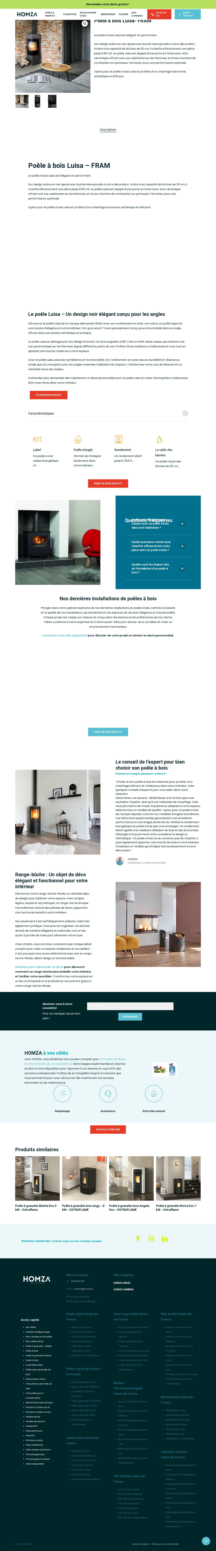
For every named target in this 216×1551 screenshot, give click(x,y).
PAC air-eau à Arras (129, 1489)
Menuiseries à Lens (175, 1429)
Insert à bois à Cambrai (83, 1460)
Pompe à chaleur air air (38, 1407)
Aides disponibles (35, 1463)
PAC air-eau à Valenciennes (133, 1517)
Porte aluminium (34, 1430)
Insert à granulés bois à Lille (133, 1360)
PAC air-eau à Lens (128, 1508)
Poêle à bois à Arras (81, 1327)
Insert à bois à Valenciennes (85, 1479)
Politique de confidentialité (165, 1544)
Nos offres (31, 1327)
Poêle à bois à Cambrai (83, 1336)
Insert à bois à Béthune (83, 1455)
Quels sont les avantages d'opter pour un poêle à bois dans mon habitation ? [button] (150, 523)
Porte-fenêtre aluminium (38, 1449)
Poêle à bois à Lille (80, 1350)
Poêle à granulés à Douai (84, 1405)
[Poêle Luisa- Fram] (72, 255)
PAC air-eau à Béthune (130, 1494)
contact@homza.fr (83, 1288)
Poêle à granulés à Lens (83, 1410)
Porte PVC (30, 1435)
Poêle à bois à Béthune (82, 1332)
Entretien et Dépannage (38, 1332)
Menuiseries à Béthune (177, 1415)
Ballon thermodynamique (39, 1402)
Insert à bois (32, 1360)
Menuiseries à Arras (176, 1410)
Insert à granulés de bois (38, 1355)
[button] (85, 24)
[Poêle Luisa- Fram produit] (165, 236)
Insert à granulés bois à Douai (134, 1350)
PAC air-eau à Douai (129, 1503)
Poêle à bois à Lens (81, 1346)
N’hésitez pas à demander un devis (39, 967)
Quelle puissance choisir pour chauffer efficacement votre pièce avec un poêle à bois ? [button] (151, 546)
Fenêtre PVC (32, 1426)
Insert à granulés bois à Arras (134, 1327)
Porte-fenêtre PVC (34, 1445)
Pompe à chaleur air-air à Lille (181, 1374)
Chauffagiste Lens (35, 1454)
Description (108, 130)
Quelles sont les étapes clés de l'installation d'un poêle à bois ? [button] (150, 568)
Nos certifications (35, 1341)
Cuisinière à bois (34, 1364)
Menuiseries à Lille (175, 1433)
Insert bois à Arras (80, 1451)
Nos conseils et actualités (39, 1336)
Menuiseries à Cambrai (178, 1419)
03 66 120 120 (77, 1281)
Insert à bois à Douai (81, 1465)
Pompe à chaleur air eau (38, 1412)
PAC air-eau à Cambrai (131, 1498)
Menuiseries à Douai (176, 1424)
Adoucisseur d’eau (35, 1379)
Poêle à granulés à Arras (83, 1382)
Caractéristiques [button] (41, 413)
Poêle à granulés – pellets (39, 1346)
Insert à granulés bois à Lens (133, 1355)
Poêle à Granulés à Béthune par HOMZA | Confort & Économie (85, 1391)
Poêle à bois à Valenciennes (85, 1355)
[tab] (108, 130)
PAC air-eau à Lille (128, 1512)
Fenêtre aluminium (35, 1421)
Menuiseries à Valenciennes (180, 1438)
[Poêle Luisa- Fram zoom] (165, 279)
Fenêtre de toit (33, 1416)
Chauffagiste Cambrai (38, 1459)
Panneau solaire (34, 1440)
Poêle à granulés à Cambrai (85, 1400)
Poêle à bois (32, 1350)
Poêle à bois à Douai (81, 1341)
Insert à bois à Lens (81, 1469)
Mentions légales (140, 1544)
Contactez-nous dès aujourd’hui (64, 635)
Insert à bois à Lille (80, 1474)
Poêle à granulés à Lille (82, 1415)
